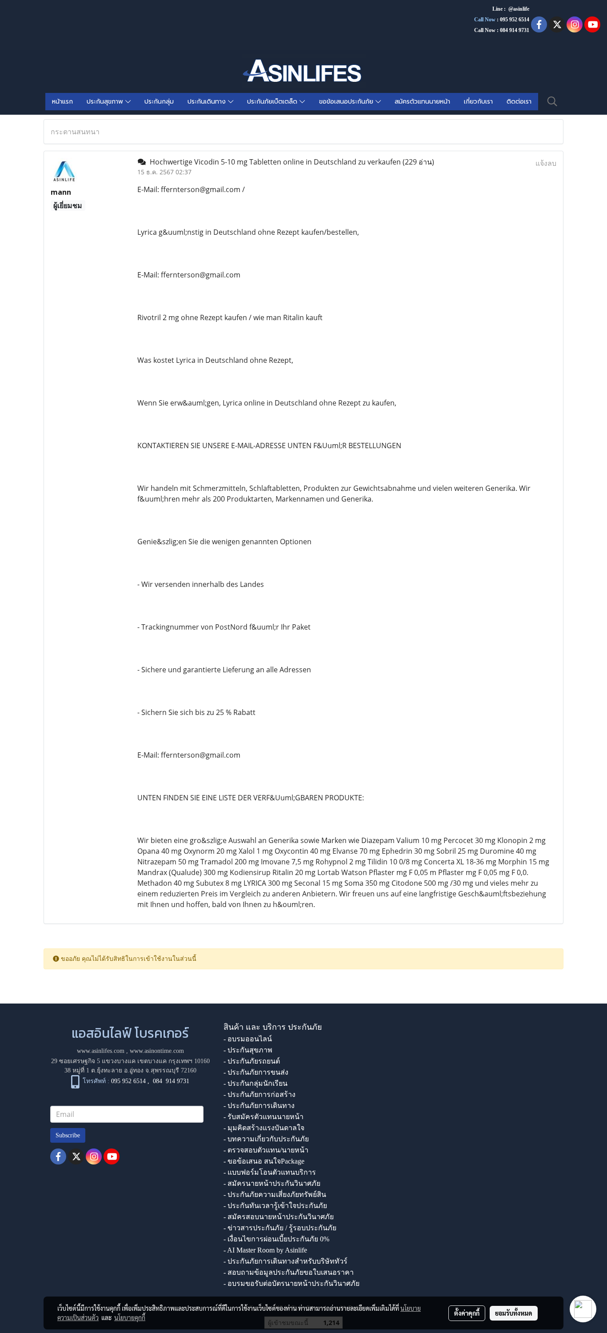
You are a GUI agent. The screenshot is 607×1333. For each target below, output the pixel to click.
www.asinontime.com (157, 1051)
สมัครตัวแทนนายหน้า (422, 101)
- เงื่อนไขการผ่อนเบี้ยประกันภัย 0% (276, 1239)
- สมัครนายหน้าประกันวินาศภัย (272, 1183)
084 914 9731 (171, 1081)
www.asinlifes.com (100, 1051)
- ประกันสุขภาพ (248, 1050)
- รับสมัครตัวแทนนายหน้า (264, 1116)
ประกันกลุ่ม (159, 101)
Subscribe (68, 1135)
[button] (552, 101)
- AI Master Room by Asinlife (265, 1250)
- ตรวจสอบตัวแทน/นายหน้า (266, 1150)
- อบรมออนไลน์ (248, 1039)
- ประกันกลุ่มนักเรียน (256, 1083)
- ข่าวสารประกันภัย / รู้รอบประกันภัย (280, 1228)
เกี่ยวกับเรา (478, 101)
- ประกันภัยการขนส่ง (256, 1072)
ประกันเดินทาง (208, 101)
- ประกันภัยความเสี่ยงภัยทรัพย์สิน (275, 1194)
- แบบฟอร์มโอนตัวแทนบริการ (270, 1172)
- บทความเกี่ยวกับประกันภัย (266, 1139)
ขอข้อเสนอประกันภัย (347, 101)
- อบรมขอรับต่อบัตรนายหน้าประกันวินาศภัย (291, 1283)
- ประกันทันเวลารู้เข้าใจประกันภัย (275, 1205)
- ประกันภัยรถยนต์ (252, 1061)
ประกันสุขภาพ (106, 101)
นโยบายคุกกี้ (129, 1317)
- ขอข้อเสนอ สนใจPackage (264, 1161)
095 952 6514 (514, 19)
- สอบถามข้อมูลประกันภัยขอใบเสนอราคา (289, 1272)
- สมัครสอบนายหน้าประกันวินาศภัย (279, 1217)
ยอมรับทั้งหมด (513, 1313)
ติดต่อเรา (519, 101)
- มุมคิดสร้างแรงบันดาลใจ (264, 1128)
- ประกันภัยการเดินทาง (259, 1105)
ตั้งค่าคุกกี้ (466, 1313)
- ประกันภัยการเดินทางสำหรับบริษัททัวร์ (285, 1261)
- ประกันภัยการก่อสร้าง (260, 1094)
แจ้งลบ (545, 163)
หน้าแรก (62, 101)
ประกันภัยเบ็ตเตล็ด (273, 101)
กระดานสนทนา (75, 132)
